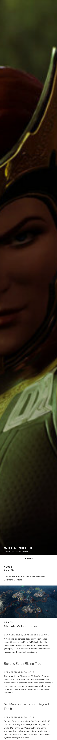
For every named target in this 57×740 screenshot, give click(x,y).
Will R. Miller (18, 548)
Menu (30, 558)
